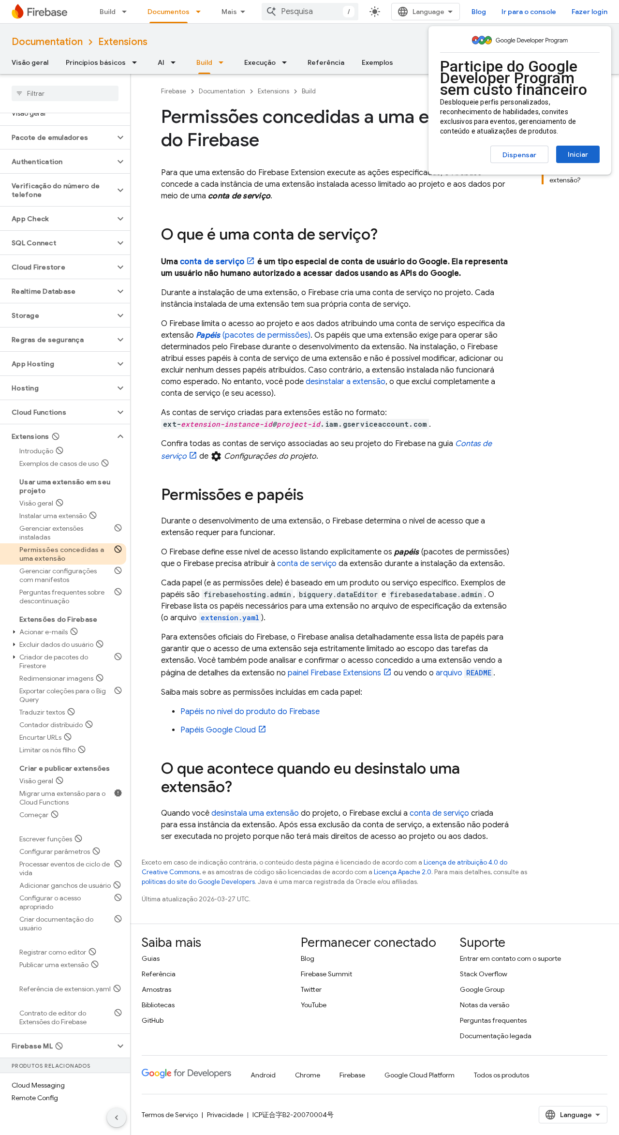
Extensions (122, 42)
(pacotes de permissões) (253, 335)
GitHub (152, 1020)
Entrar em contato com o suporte (510, 958)
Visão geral (30, 62)
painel (334, 673)
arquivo (463, 673)
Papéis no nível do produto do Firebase (250, 712)
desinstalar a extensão (345, 382)
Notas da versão (484, 1005)
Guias (151, 958)
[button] (57, 137)
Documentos (168, 11)
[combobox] (310, 11)
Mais (229, 11)
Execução (260, 62)
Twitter (311, 989)
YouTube (313, 1005)
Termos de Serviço (170, 1115)
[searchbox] (65, 93)
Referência (326, 62)
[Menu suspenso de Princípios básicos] (137, 62)
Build (108, 11)
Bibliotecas (158, 1005)
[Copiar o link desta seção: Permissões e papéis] (313, 496)
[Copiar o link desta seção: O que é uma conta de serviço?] (387, 235)
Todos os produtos (501, 1075)
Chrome (307, 1075)
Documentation (47, 42)
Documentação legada (495, 1035)
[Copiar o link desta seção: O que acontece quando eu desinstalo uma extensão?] (241, 788)
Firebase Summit (326, 974)
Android (263, 1075)
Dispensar (519, 154)
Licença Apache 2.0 (402, 872)
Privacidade (225, 1115)
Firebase (173, 91)
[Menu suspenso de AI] (176, 62)
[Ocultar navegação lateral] (116, 1117)
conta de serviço (212, 262)
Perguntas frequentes (493, 1020)
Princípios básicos (96, 62)
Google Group (482, 989)
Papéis (218, 730)
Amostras (156, 989)
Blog (479, 11)
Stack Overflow (483, 974)
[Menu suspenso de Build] (127, 11)
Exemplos (377, 62)
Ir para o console (528, 11)
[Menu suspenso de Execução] (287, 62)
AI (161, 62)
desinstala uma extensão (255, 813)
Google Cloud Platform (419, 1075)
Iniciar (578, 154)
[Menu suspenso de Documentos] (201, 11)
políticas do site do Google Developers (198, 882)
